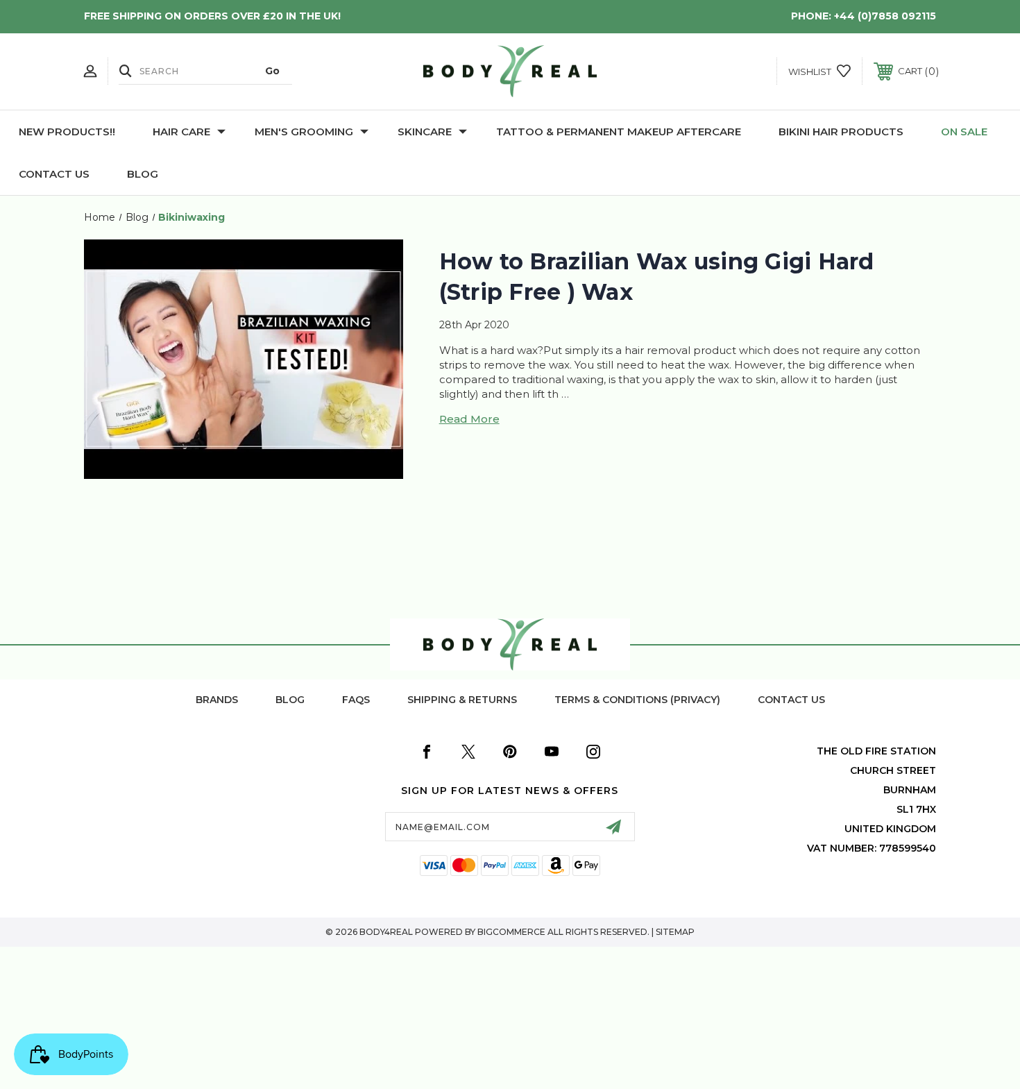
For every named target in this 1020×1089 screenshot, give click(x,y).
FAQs (356, 699)
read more (469, 418)
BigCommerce (511, 932)
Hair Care (181, 131)
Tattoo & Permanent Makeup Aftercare (618, 131)
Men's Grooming (304, 131)
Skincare (425, 131)
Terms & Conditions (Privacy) (637, 699)
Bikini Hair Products (841, 131)
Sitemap (675, 932)
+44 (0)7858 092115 (885, 16)
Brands (217, 699)
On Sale (964, 131)
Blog (142, 173)
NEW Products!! (67, 131)
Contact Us (54, 173)
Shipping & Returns (462, 699)
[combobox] (205, 71)
